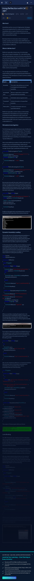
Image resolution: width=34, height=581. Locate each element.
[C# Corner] (6, 2)
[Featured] (27, 9)
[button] (31, 2)
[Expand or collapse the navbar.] (2, 3)
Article (29, 18)
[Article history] (16, 14)
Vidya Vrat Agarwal (9, 14)
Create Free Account (9, 578)
